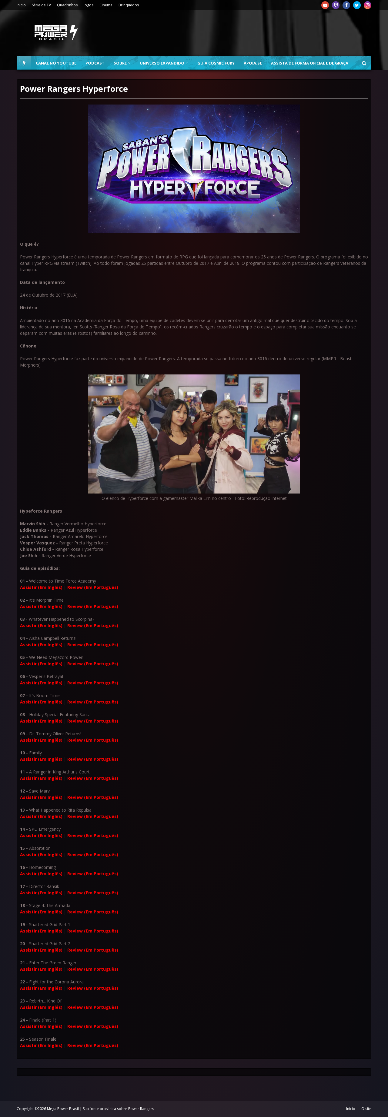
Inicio (21, 5)
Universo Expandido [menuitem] (162, 63)
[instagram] (367, 5)
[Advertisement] (261, 33)
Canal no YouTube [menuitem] (56, 63)
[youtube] (325, 5)
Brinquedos (129, 5)
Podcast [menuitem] (95, 63)
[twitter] (357, 5)
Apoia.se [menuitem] (253, 63)
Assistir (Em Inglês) (41, 587)
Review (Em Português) (92, 587)
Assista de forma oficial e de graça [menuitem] (309, 63)
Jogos (88, 5)
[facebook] (346, 5)
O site (366, 1108)
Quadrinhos (67, 5)
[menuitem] (24, 63)
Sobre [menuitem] (120, 63)
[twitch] (336, 5)
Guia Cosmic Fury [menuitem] (216, 63)
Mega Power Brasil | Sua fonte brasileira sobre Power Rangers (100, 1108)
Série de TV (41, 5)
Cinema (105, 5)
